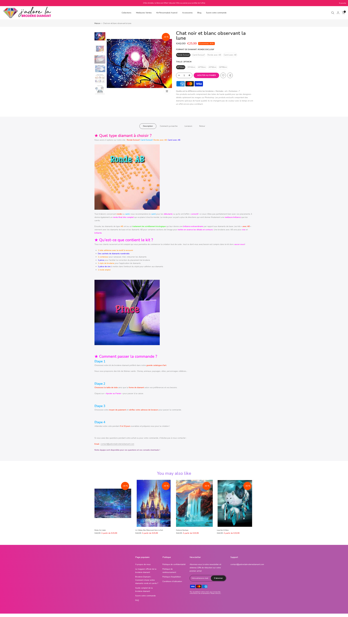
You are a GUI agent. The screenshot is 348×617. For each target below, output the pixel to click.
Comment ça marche (169, 126)
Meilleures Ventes (144, 12)
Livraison (188, 126)
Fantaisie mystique (182, 530)
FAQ (137, 600)
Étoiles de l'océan (100, 530)
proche (6, 3)
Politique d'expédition (171, 576)
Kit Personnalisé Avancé (166, 12)
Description (148, 126)
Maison (97, 23)
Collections (126, 12)
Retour (202, 126)
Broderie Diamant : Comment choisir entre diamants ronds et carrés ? (146, 580)
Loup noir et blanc (223, 530)
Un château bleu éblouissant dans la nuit (149, 530)
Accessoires (187, 12)
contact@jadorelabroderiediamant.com (117, 444)
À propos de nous (143, 564)
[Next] (167, 63)
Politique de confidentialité (174, 564)
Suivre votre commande (216, 12)
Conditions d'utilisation (172, 581)
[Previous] (111, 63)
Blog (199, 12)
